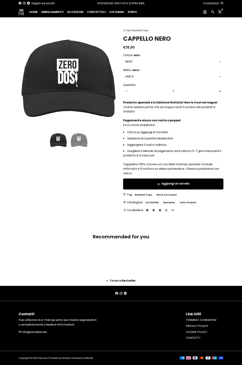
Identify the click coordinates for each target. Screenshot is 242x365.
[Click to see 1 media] (58, 140)
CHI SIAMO (116, 12)
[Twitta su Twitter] (153, 210)
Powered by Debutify (82, 358)
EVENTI (132, 12)
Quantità (129, 85)
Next (114, 78)
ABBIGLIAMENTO (52, 12)
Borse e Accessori (167, 194)
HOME (33, 12)
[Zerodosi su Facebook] (20, 3)
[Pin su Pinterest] (159, 210)
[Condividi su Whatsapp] (166, 210)
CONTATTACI (96, 12)
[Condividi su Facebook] (147, 210)
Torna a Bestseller (121, 281)
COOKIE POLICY (196, 332)
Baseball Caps (143, 194)
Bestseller (169, 202)
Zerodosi (43, 358)
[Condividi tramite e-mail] (172, 210)
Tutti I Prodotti (187, 202)
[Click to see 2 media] (79, 140)
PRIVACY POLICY (197, 326)
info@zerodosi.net (33, 332)
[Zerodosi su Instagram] (24, 3)
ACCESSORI (75, 12)
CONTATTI (193, 338)
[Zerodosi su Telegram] (28, 3)
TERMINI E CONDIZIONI (201, 320)
